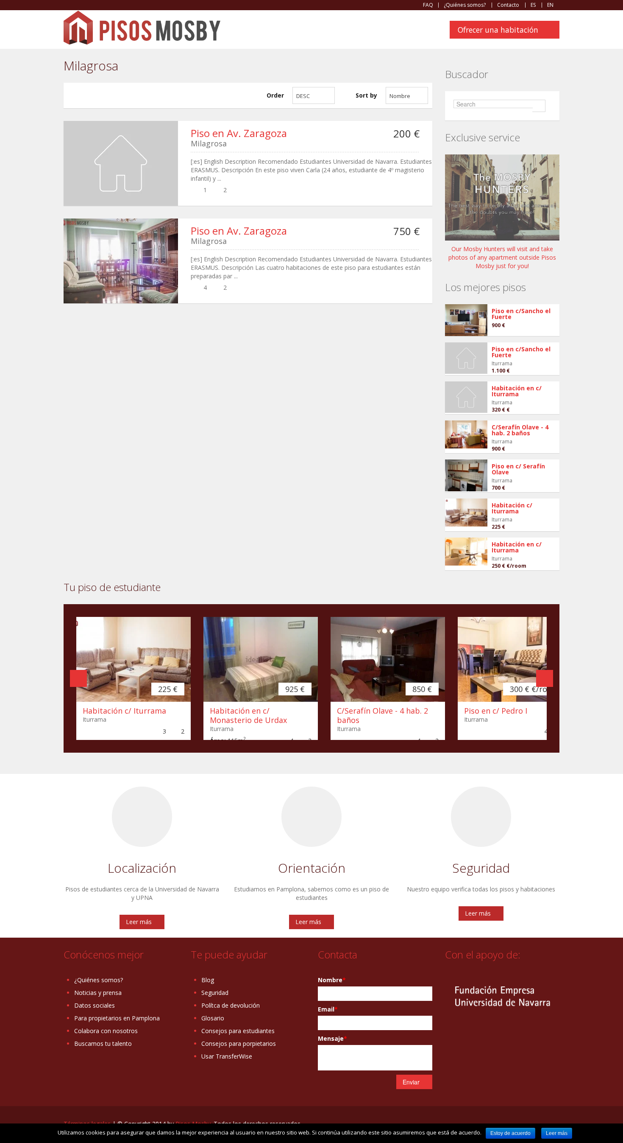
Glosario (212, 1018)
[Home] (142, 27)
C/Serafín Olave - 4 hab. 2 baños (520, 430)
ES (533, 5)
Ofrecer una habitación (498, 30)
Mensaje (332, 1038)
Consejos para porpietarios (238, 1043)
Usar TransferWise (226, 1056)
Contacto (508, 5)
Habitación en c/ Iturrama (517, 391)
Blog (207, 980)
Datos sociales (94, 1005)
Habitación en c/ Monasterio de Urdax (248, 715)
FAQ (428, 5)
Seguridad (214, 993)
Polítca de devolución (230, 1005)
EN (550, 5)
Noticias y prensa (98, 993)
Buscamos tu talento (103, 1043)
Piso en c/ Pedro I (495, 711)
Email (328, 1009)
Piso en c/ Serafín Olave (518, 469)
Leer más (139, 922)
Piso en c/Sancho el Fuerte (521, 314)
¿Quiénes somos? (465, 5)
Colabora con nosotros (106, 1031)
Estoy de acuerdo (510, 1133)
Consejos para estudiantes (238, 1031)
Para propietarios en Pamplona (117, 1018)
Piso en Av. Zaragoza (239, 133)
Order (275, 95)
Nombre (332, 980)
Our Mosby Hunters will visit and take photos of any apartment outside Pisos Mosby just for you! (502, 257)
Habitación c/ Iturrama (512, 508)
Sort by (366, 95)
